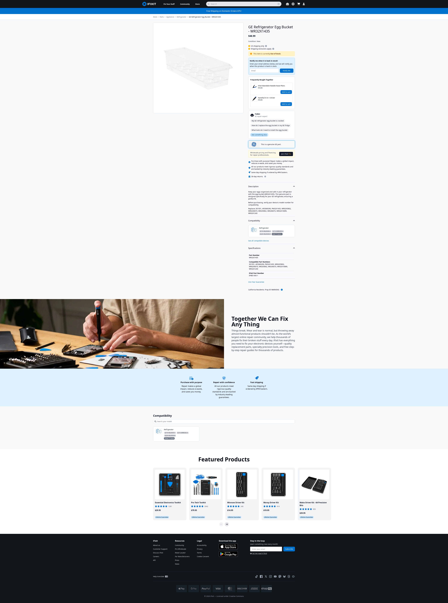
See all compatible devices (258, 241)
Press (177, 560)
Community (179, 545)
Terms (199, 553)
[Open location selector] (293, 4)
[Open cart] (298, 4)
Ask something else (259, 135)
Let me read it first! (259, 553)
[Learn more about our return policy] (265, 176)
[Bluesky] (284, 576)
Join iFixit (286, 154)
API (154, 560)
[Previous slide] (221, 524)
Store (155, 17)
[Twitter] (265, 576)
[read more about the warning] (282, 290)
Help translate (158, 576)
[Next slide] (227, 524)
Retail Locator (180, 553)
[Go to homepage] (150, 4)
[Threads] (288, 576)
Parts (162, 17)
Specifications (254, 248)
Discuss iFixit (158, 553)
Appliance (170, 17)
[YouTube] (275, 576)
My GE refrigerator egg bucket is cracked (268, 121)
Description (253, 186)
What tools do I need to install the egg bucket (269, 130)
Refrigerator (181, 17)
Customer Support (160, 549)
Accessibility (201, 545)
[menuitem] (169, 4)
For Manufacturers (182, 556)
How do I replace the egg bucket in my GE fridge (271, 125)
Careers (156, 556)
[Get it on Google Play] (228, 554)
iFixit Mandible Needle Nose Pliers (271, 86)
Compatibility (254, 220)
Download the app (227, 541)
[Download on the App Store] (228, 546)
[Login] (304, 4)
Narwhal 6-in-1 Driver (266, 98)
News (177, 564)
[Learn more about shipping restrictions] (266, 46)
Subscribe (289, 549)
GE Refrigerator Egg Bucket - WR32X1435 (205, 17)
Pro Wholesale (180, 549)
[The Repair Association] (293, 576)
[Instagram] (270, 576)
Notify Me (286, 71)
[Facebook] (261, 576)
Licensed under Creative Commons (230, 596)
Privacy (199, 549)
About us (156, 545)
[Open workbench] (287, 4)
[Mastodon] (279, 576)
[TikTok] (256, 576)
